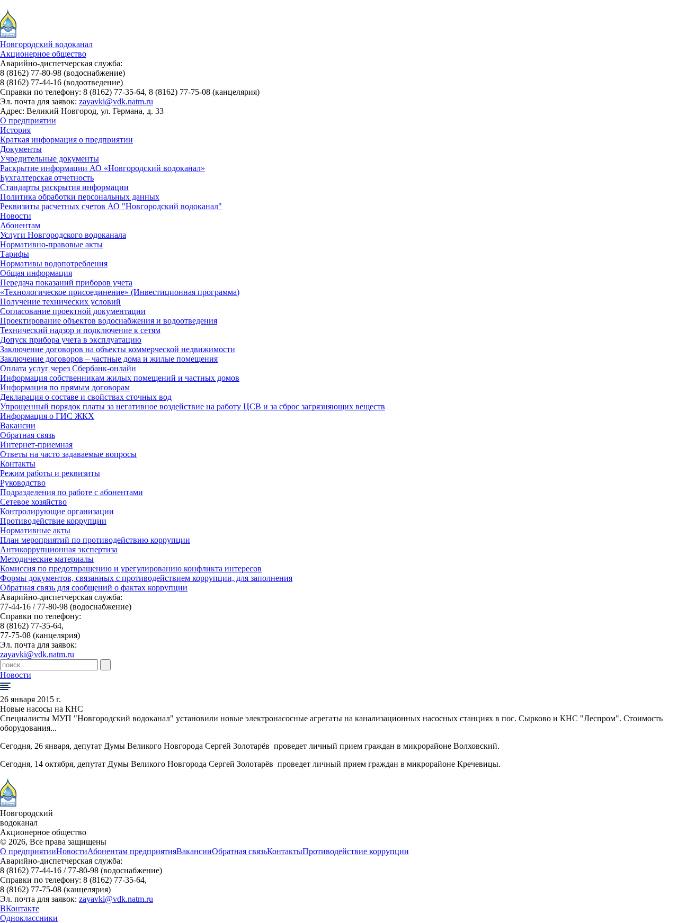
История (15, 130)
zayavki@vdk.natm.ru (116, 101)
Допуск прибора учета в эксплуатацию (70, 339)
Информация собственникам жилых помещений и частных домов (119, 377)
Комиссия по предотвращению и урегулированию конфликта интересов (131, 568)
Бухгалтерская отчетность (47, 177)
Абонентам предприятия (131, 851)
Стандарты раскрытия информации (64, 187)
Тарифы (14, 253)
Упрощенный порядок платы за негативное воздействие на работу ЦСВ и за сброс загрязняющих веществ (192, 406)
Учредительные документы (49, 158)
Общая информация (36, 272)
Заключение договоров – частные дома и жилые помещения (109, 358)
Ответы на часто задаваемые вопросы (68, 454)
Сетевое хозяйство (33, 501)
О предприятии (28, 120)
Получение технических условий (60, 301)
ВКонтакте (19, 908)
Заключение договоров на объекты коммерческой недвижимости (117, 349)
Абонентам (20, 225)
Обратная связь (27, 435)
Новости (15, 215)
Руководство (23, 482)
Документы (21, 149)
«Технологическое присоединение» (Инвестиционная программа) (119, 292)
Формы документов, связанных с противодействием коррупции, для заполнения (146, 578)
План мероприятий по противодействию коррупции (95, 539)
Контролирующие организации (57, 511)
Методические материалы (47, 558)
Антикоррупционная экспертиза (59, 549)
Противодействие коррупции (53, 520)
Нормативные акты (35, 530)
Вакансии (17, 425)
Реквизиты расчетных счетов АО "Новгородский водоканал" (111, 206)
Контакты (17, 463)
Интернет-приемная (36, 444)
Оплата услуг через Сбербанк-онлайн (68, 368)
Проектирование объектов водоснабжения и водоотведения (108, 320)
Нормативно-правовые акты (51, 244)
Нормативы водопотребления (54, 263)
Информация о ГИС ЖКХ (47, 415)
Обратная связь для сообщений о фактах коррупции (94, 587)
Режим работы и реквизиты (50, 473)
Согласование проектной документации (73, 311)
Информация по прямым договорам (65, 387)
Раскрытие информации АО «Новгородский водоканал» (102, 168)
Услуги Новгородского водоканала (63, 234)
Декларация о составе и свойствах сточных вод (86, 396)
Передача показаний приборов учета (66, 282)
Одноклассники (29, 917)
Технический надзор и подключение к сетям (80, 330)
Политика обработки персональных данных (79, 196)
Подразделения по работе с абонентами (71, 492)
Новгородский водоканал (46, 44)
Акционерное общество (43, 53)
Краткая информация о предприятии (66, 139)
